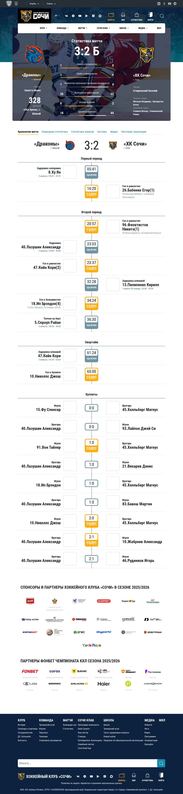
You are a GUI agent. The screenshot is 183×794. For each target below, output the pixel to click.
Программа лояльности (88, 725)
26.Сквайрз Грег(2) (52, 307)
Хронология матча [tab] (28, 131)
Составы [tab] (102, 131)
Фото (147, 728)
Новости (148, 725)
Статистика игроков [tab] (82, 131)
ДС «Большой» (24, 736)
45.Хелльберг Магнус (140, 409)
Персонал (43, 732)
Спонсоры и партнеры (28, 728)
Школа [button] (123, 28)
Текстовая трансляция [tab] (133, 131)
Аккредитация (151, 740)
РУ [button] (56, 16)
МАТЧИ (68, 720)
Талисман (43, 736)
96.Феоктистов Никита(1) (135, 226)
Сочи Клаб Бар (84, 748)
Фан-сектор (83, 732)
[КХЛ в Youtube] (169, 3)
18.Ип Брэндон (48, 485)
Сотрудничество (25, 732)
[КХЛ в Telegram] (175, 3)
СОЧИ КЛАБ (86, 720)
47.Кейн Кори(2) (47, 267)
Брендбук (149, 744)
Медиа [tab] (114, 131)
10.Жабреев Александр (142, 541)
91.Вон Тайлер (49, 447)
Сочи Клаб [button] (102, 28)
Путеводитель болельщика (90, 740)
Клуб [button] (42, 28)
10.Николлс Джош (45, 376)
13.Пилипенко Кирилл (140, 284)
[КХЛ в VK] (159, 3)
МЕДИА (150, 720)
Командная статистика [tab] (55, 131)
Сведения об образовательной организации (123, 740)
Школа (107, 725)
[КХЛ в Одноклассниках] (164, 3)
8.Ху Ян (54, 172)
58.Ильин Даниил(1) (131, 233)
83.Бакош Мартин (137, 504)
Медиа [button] (142, 28)
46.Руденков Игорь (138, 560)
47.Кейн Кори (49, 355)
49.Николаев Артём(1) (132, 194)
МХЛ (159, 28)
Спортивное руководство (50, 740)
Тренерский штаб (47, 725)
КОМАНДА (46, 720)
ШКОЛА (109, 720)
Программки (150, 736)
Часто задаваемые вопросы (116, 732)
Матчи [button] (81, 28)
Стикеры (82, 736)
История (21, 725)
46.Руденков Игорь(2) (151, 233)
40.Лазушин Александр (41, 247)
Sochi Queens (84, 728)
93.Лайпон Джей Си (139, 428)
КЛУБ (21, 720)
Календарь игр (69, 725)
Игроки (42, 728)
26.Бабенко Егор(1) (138, 190)
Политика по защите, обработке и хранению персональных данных (91, 783)
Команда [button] (62, 28)
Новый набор (109, 736)
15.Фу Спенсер (48, 409)
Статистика (68, 728)
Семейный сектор (86, 744)
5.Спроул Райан (48, 322)
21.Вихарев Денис (137, 466)
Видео (147, 732)
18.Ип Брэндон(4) (46, 303)
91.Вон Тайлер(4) (35, 307)
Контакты (22, 740)
